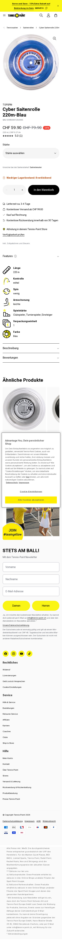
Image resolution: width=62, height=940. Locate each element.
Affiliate (6, 720)
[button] (4, 15)
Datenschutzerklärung (13, 821)
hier (27, 477)
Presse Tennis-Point (11, 799)
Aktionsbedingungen (18, 934)
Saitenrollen (28, 27)
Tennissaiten (12, 27)
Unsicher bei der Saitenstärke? (22, 167)
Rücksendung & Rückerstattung (17, 787)
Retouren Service (10, 714)
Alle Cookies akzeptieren (31, 500)
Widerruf (6, 670)
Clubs (5, 737)
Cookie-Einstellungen (12, 687)
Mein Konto (8, 758)
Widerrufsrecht (49, 821)
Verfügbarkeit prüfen (13, 234)
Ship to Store (8, 743)
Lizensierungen (9, 675)
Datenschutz (12, 482)
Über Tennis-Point (10, 770)
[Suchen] (41, 15)
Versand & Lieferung (11, 781)
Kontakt (6, 764)
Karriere (6, 725)
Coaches (7, 731)
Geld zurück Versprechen (14, 681)
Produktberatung (10, 793)
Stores (5, 776)
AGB (39, 821)
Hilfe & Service (9, 702)
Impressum (30, 821)
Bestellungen (8, 708)
